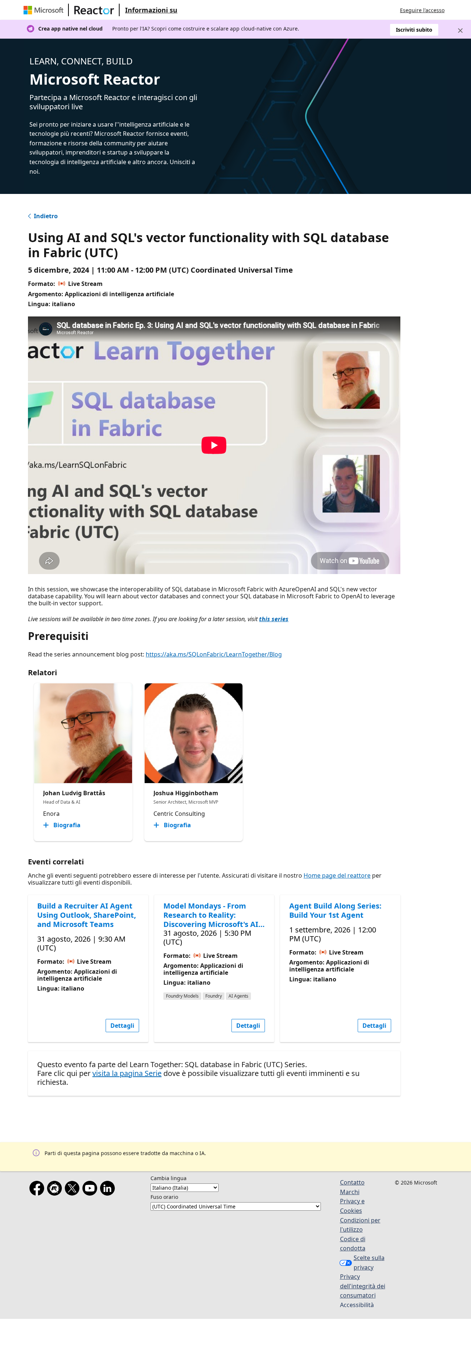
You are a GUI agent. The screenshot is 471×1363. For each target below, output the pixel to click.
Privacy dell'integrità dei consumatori (362, 1285)
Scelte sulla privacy (369, 1262)
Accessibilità (357, 1305)
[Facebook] (38, 1190)
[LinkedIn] (109, 1190)
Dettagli (122, 1026)
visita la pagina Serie (127, 1073)
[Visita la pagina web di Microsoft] (45, 10)
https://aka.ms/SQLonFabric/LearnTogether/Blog (214, 654)
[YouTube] (91, 1190)
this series (273, 619)
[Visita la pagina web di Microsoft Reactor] (94, 10)
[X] (73, 1190)
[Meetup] (56, 1190)
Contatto (352, 1182)
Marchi (350, 1192)
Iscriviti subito (414, 29)
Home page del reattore (337, 875)
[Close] (460, 30)
